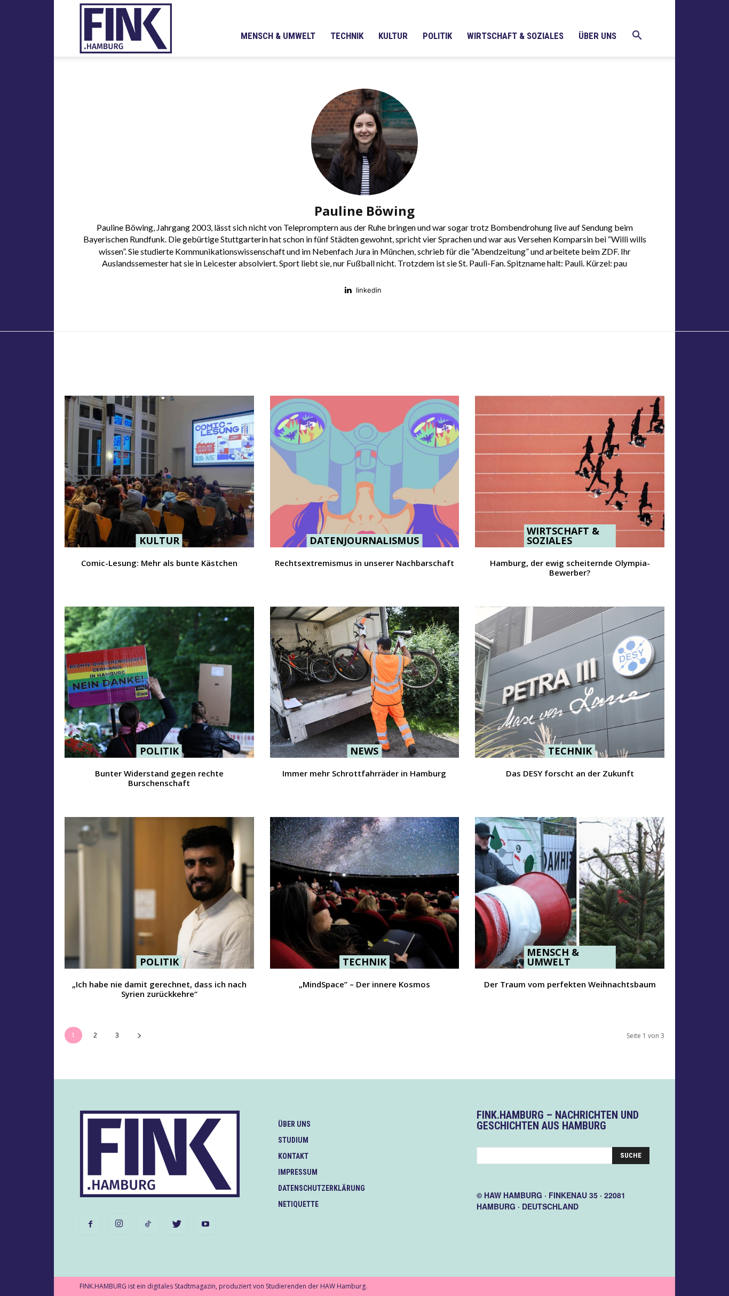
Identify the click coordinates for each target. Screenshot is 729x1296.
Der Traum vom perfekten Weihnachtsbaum (570, 984)
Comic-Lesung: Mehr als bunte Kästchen (159, 562)
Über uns (597, 35)
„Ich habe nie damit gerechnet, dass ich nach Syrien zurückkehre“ (159, 989)
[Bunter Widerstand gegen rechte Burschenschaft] (159, 682)
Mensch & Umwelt (278, 35)
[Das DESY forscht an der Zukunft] (569, 682)
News (364, 750)
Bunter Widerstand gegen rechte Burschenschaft (159, 778)
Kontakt (293, 1156)
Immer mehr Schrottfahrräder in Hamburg (364, 773)
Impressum (298, 1172)
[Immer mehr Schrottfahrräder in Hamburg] (364, 682)
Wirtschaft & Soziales (515, 35)
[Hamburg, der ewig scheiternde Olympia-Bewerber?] (569, 471)
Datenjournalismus (364, 540)
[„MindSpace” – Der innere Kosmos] (364, 893)
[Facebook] (90, 1224)
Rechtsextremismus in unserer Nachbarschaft (364, 562)
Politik (437, 35)
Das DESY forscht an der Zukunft (570, 773)
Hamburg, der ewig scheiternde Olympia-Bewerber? (570, 567)
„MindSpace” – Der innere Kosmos (364, 984)
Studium (293, 1140)
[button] (636, 37)
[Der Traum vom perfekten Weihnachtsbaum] (569, 893)
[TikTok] (148, 1224)
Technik (346, 35)
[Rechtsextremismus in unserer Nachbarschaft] (364, 471)
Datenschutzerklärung (321, 1188)
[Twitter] (176, 1224)
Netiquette (298, 1204)
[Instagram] (119, 1224)
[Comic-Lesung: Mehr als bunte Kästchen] (159, 471)
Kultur (393, 35)
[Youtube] (205, 1224)
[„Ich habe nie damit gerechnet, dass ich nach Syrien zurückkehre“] (159, 893)
